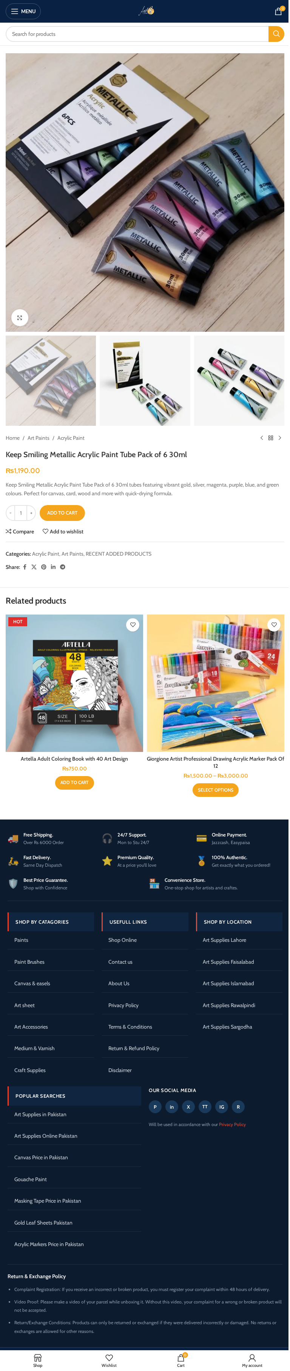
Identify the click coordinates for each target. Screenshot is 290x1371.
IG (221, 1107)
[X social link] (34, 567)
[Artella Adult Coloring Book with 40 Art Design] (74, 683)
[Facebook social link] (24, 567)
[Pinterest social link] (44, 567)
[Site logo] (145, 10)
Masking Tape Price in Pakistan (47, 1200)
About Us (119, 983)
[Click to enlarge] (19, 317)
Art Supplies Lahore (224, 940)
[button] (74, 783)
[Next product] (279, 437)
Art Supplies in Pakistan (40, 1114)
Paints (21, 940)
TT (205, 1106)
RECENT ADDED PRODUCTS (118, 553)
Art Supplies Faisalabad (228, 961)
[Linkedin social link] (53, 567)
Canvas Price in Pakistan (41, 1157)
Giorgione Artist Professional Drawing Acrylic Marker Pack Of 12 (215, 762)
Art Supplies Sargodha (227, 1026)
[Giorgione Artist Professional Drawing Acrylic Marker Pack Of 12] (215, 683)
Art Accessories (31, 1026)
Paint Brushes (29, 961)
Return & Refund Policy (133, 1048)
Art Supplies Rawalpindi (229, 1005)
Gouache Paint (30, 1179)
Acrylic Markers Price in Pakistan (49, 1244)
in (172, 1107)
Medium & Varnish (34, 1048)
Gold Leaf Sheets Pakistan (43, 1222)
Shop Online (122, 940)
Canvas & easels (32, 983)
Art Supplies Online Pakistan (45, 1135)
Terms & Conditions (130, 1026)
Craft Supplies (30, 1070)
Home (13, 437)
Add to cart (62, 513)
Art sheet (24, 1005)
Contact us (120, 961)
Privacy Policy (123, 1005)
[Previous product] (261, 437)
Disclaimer (119, 1070)
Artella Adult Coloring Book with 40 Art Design (74, 758)
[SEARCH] (276, 34)
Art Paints (38, 437)
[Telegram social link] (63, 567)
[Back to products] (270, 437)
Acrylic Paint (71, 437)
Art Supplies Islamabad (228, 983)
